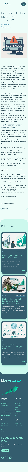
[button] (23, 4)
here (22, 192)
